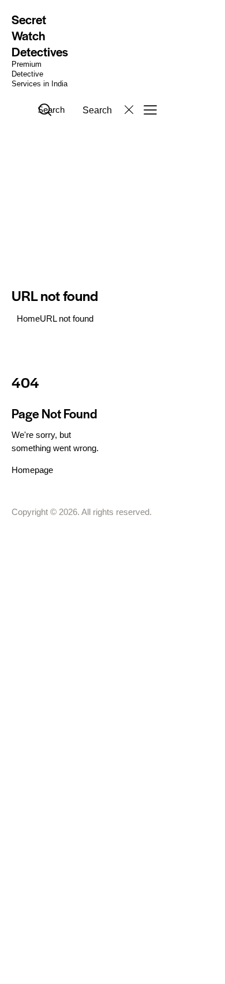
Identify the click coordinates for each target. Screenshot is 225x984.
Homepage (32, 470)
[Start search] (45, 109)
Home (28, 318)
